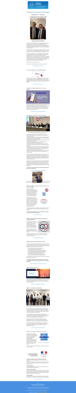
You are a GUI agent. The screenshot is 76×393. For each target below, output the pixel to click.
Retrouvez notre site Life (38, 65)
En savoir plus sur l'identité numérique (38, 111)
